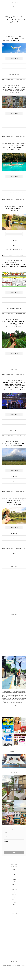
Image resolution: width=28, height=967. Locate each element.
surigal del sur (11, 193)
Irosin (20, 249)
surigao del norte (20, 193)
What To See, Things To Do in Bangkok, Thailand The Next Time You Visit (14, 89)
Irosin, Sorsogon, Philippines (14, 326)
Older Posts (22, 554)
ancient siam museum (11, 129)
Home (14, 553)
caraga (17, 192)
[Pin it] (16, 70)
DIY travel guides (13, 543)
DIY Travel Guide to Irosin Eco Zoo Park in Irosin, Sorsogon (14, 323)
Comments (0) (14, 65)
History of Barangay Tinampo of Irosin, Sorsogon (14, 208)
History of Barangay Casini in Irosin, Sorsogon (14, 444)
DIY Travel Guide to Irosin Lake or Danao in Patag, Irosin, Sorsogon (14, 501)
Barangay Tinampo (13, 249)
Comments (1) (14, 119)
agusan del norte (10, 192)
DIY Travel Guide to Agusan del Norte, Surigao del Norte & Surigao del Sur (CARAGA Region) (14, 146)
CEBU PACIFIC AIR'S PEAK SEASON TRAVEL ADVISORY (14, 39)
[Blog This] (18, 70)
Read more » (14, 58)
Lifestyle (15, 430)
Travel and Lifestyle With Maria (18, 965)
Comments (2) (14, 299)
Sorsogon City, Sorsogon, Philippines (14, 268)
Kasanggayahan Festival (15, 308)
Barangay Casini (9, 485)
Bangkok (19, 129)
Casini (15, 485)
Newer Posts (5, 554)
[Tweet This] (10, 70)
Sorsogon (23, 485)
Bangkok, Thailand (14, 92)
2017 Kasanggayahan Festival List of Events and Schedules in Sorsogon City (14, 264)
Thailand (16, 130)
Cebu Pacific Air (15, 74)
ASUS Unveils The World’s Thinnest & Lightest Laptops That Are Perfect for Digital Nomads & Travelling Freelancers (14, 385)
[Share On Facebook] (12, 70)
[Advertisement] (14, 634)
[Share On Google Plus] (14, 70)
